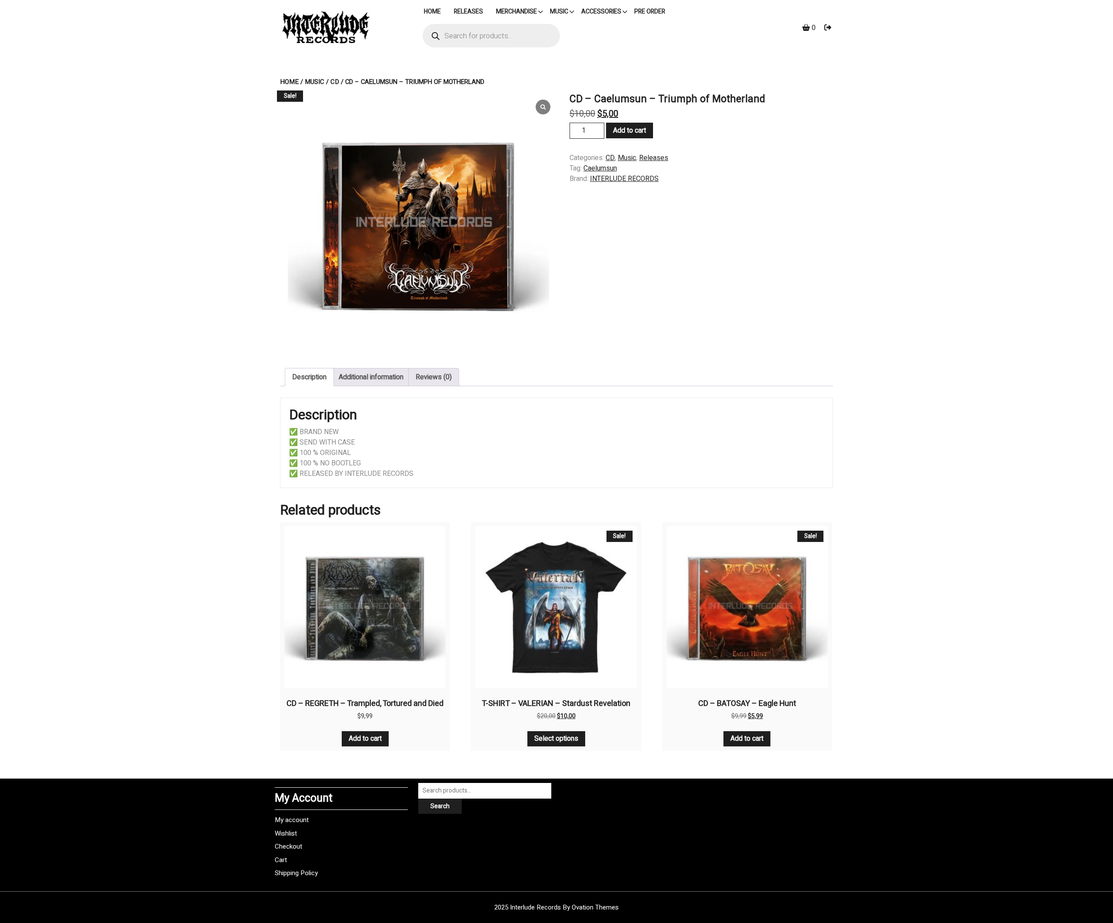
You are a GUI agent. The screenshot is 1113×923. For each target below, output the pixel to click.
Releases (468, 11)
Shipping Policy (296, 873)
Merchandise (516, 11)
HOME (432, 11)
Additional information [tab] (371, 377)
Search (440, 806)
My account (292, 820)
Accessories (601, 11)
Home (289, 82)
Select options (556, 738)
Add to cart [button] (365, 738)
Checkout (288, 846)
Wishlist (286, 833)
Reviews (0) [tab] (434, 377)
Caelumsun (600, 168)
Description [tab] (309, 377)
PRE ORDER (649, 11)
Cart (281, 860)
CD (334, 82)
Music (559, 11)
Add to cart (629, 130)
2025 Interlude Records (556, 907)
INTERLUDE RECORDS (624, 179)
